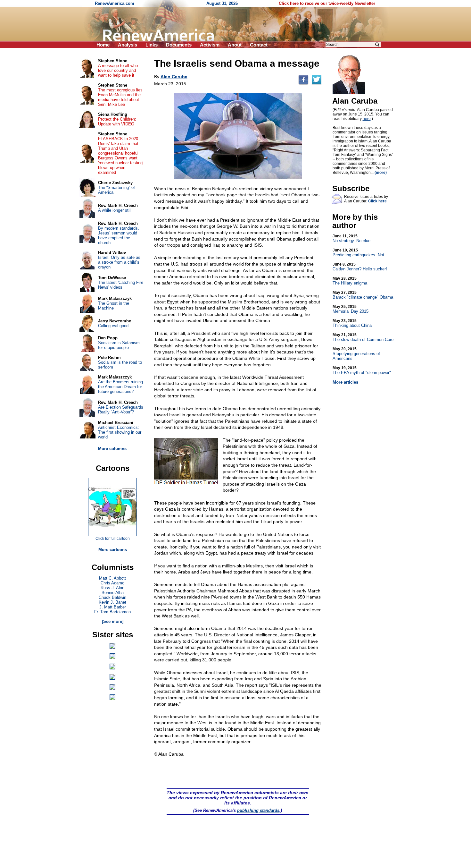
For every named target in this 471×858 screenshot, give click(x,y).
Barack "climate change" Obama (363, 295)
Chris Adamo (112, 583)
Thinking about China (352, 323)
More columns (112, 448)
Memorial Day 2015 (350, 309)
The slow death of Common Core (363, 337)
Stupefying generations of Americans (356, 354)
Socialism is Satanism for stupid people (119, 345)
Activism (209, 44)
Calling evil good (113, 325)
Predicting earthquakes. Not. (359, 252)
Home (103, 44)
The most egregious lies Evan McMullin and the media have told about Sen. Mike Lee (120, 97)
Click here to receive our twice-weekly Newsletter (327, 3)
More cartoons (112, 549)
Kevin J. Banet (112, 602)
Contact (259, 44)
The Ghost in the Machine (113, 305)
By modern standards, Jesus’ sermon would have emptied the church (118, 235)
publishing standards (258, 810)
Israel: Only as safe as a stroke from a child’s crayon (119, 262)
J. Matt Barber (112, 607)
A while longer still (114, 210)
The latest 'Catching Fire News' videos (120, 285)
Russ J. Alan (112, 587)
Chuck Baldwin (112, 597)
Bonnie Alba (113, 592)
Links (151, 44)
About (235, 44)
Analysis (127, 44)
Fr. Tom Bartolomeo (112, 611)
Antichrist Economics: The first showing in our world (119, 432)
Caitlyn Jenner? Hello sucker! (360, 266)
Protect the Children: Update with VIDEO (117, 121)
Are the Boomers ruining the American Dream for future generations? (120, 386)
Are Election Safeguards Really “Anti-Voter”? (120, 409)
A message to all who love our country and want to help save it (118, 70)
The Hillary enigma (350, 280)
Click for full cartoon (112, 538)
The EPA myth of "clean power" (362, 370)
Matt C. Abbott (112, 578)
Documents (179, 44)
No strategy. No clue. (352, 238)
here (367, 118)
